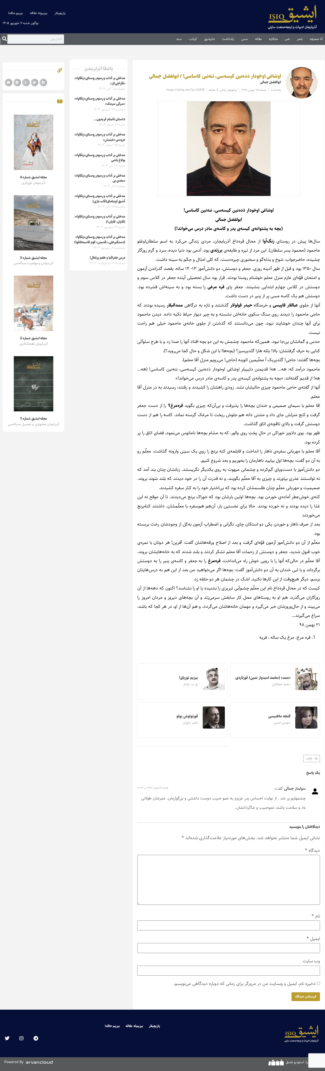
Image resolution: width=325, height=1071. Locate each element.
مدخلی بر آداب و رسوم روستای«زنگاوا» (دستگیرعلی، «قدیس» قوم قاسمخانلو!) (99, 239)
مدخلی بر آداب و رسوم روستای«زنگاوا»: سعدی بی (99, 178)
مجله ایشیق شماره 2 (33, 338)
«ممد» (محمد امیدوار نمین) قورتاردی (263, 678)
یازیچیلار (60, 13)
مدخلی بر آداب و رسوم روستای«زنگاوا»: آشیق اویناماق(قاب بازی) (99, 199)
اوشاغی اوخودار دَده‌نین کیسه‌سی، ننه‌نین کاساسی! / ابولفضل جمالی (215, 76)
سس (244, 39)
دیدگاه (312, 850)
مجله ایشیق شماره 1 (33, 418)
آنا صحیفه (316, 39)
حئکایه (273, 39)
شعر (300, 39)
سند (179, 39)
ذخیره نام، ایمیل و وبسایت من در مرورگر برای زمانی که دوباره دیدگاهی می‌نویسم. (244, 983)
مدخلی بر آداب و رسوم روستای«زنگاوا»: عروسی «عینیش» (99, 137)
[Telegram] (35, 1038)
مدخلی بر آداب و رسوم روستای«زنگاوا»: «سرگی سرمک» (99, 101)
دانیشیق (209, 39)
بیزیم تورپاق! (188, 678)
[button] (311, 758)
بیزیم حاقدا (15, 13)
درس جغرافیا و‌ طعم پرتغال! (107, 257)
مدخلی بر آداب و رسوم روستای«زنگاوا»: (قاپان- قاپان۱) (99, 219)
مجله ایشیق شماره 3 (33, 258)
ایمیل (313, 938)
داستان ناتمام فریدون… (109, 119)
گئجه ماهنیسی (279, 716)
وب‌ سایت (311, 961)
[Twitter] (7, 1038)
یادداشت (228, 39)
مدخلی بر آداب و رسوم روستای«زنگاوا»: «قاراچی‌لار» (99, 81)
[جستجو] (4, 39)
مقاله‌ (258, 39)
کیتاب (193, 39)
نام (315, 916)
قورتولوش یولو (187, 716)
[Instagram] (21, 1038)
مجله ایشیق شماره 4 (33, 177)
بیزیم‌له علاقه (38, 13)
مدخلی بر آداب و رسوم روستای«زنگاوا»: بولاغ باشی (99, 158)
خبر (287, 39)
